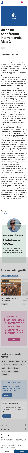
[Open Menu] (25, 2)
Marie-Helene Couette (13, 54)
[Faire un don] (22, 2)
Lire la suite (6, 255)
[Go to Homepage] (2, 2)
